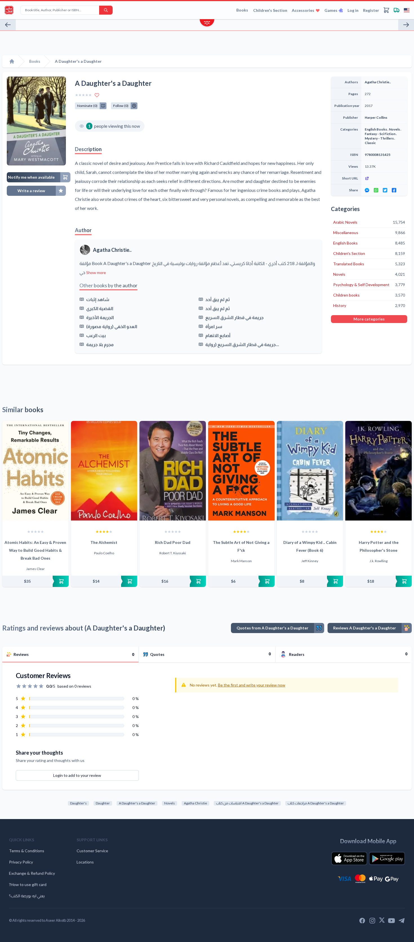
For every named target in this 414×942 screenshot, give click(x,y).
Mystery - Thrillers (379, 138)
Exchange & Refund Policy (32, 873)
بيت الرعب (96, 335)
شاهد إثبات (97, 299)
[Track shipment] (396, 10)
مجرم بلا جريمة (100, 344)
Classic (370, 143)
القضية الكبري (99, 308)
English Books (376, 129)
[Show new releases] (207, 23)
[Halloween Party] (406, 24)
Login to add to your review (77, 775)
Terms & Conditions (26, 850)
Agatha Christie (195, 803)
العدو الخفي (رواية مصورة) (111, 326)
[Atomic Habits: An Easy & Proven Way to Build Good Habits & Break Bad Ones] (35, 471)
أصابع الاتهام (217, 335)
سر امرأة (213, 326)
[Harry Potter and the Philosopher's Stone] (378, 471)
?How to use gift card (27, 884)
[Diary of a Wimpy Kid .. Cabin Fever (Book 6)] (310, 471)
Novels (394, 129)
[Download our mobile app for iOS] (349, 858)
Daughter (103, 803)
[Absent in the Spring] (8, 24)
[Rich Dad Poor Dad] (172, 471)
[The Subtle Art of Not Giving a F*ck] (241, 471)
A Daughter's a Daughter (137, 803)
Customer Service (92, 850)
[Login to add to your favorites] (97, 95)
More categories (369, 319)
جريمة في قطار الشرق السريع (234, 317)
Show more (96, 272)
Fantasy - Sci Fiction (380, 134)
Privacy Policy (21, 862)
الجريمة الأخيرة (100, 317)
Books (242, 10)
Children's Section (270, 10)
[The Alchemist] (104, 471)
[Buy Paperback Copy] (35, 581)
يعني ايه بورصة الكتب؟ (27, 895)
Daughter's (78, 803)
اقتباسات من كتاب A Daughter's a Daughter (247, 803)
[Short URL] (384, 178)
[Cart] (386, 10)
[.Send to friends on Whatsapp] (376, 190)
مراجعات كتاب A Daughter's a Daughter (316, 803)
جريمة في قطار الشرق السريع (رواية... (242, 344)
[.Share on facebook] (394, 190)
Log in (353, 10)
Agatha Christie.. (112, 250)
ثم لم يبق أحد (217, 299)
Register (371, 10)
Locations (85, 862)
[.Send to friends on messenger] (367, 190)
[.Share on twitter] (385, 190)
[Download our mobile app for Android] (387, 858)
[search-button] (106, 10)
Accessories (303, 10)
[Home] (12, 61)
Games (330, 10)
